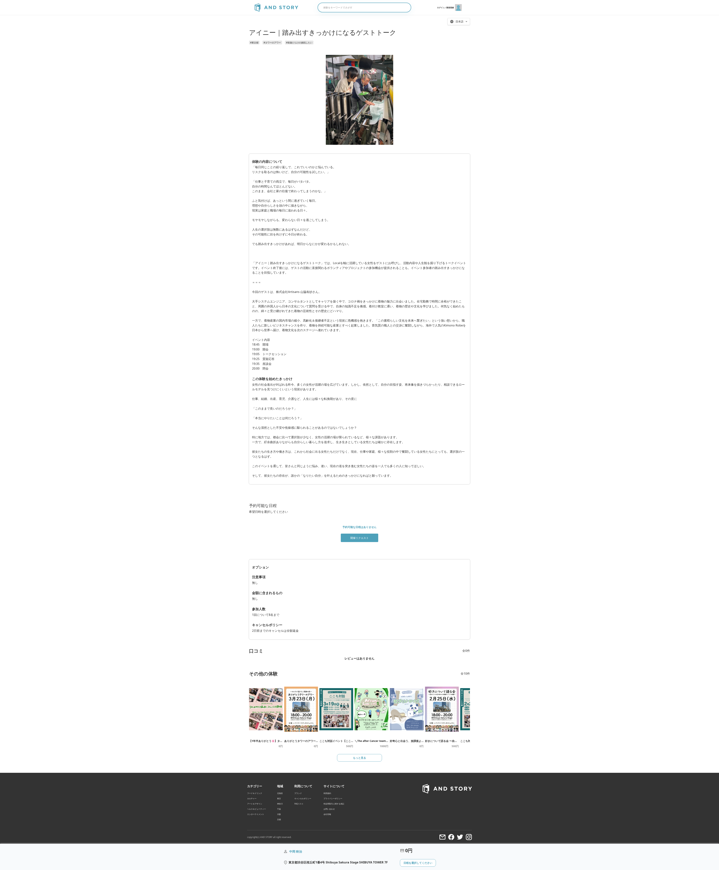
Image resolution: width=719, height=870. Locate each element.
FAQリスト (299, 803)
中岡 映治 (295, 851)
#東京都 (254, 42)
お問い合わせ (329, 809)
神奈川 (280, 803)
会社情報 (327, 814)
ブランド (298, 793)
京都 (279, 819)
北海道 (280, 793)
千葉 (279, 809)
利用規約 (327, 793)
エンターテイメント (255, 814)
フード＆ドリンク (254, 793)
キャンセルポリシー (302, 798)
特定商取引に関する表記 (334, 803)
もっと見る (359, 757)
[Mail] (442, 837)
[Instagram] (469, 837)
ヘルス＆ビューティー (256, 809)
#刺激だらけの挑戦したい (299, 42)
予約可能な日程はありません (359, 527)
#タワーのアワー (272, 42)
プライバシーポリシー (333, 798)
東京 (279, 798)
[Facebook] (451, 837)
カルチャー (252, 798)
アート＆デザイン (254, 803)
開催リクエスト (359, 538)
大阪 (279, 814)
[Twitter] (460, 837)
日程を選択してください (418, 863)
